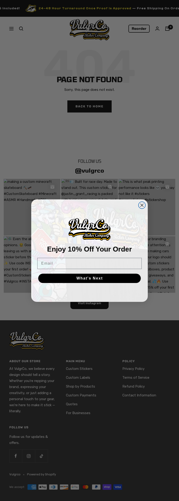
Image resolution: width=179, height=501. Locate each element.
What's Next (89, 278)
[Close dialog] (141, 205)
